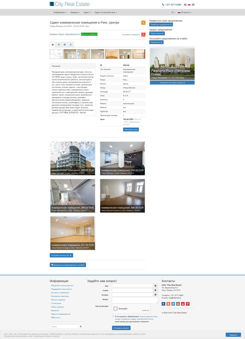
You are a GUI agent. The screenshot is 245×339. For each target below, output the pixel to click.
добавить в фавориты (132, 34)
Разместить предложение (160, 24)
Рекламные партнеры (60, 296)
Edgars (61, 34)
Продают (75, 12)
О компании (56, 303)
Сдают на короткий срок (105, 12)
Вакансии (55, 310)
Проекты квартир (58, 299)
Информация (59, 12)
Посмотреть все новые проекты (171, 82)
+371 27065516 (90, 34)
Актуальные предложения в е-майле (68, 265)
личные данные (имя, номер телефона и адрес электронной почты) (136, 317)
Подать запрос (156, 33)
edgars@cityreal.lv (72, 34)
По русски (185, 12)
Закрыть (233, 334)
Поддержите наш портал (61, 289)
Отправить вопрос (121, 328)
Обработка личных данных (62, 285)
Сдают (87, 12)
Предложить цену (131, 129)
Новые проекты (57, 306)
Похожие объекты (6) (60, 255)
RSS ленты (55, 317)
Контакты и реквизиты (60, 292)
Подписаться (156, 42)
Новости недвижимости (61, 314)
